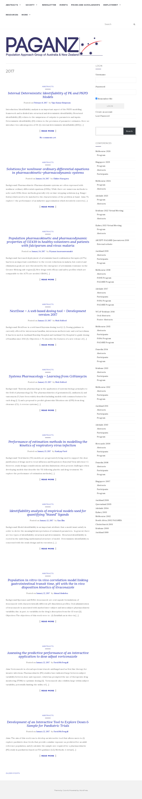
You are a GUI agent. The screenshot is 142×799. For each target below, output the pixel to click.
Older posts (13, 773)
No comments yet (48, 137)
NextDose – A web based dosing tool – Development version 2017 (48, 313)
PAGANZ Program (105, 282)
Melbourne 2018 (103, 270)
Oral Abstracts (103, 315)
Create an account (104, 112)
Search (129, 131)
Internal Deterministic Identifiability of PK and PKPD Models (48, 95)
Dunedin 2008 (102, 462)
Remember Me (104, 98)
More (25, 15)
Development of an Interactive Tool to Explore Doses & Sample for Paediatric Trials (48, 724)
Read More (47, 131)
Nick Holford (61, 320)
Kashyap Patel (61, 451)
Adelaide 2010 (102, 425)
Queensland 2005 (103, 504)
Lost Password (102, 116)
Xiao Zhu (61, 520)
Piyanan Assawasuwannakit (61, 251)
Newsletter (49, 5)
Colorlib (66, 790)
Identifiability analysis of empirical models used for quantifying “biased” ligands (48, 513)
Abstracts (12, 5)
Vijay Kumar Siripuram (61, 103)
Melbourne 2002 (103, 516)
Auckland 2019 (102, 251)
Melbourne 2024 (103, 181)
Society (30, 5)
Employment (110, 5)
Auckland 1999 (102, 532)
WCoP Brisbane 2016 (105, 311)
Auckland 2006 (102, 500)
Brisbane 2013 (102, 368)
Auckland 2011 (102, 406)
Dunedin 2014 (102, 349)
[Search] (134, 24)
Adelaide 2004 (102, 508)
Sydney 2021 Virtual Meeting (109, 225)
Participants (102, 174)
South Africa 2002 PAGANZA (109, 520)
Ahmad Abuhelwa (61, 593)
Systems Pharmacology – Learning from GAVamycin (48, 376)
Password (100, 86)
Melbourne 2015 (103, 326)
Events (64, 5)
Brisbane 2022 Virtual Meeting (109, 210)
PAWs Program (104, 300)
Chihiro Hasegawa (61, 178)
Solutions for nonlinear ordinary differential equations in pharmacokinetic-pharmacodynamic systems (48, 171)
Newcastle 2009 (103, 443)
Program (101, 155)
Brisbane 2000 (102, 528)
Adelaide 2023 (102, 196)
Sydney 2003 (101, 512)
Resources (12, 15)
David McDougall (61, 662)
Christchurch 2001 (104, 524)
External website (104, 244)
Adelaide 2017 (102, 289)
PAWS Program (104, 278)
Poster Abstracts (105, 319)
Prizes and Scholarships (85, 5)
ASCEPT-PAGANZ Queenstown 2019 (112, 240)
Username (101, 74)
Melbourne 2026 (103, 151)
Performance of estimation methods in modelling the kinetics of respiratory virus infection (47, 443)
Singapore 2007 (103, 481)
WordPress (83, 790)
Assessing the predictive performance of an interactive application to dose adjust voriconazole (48, 655)
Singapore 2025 (103, 162)
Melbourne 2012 (103, 387)
